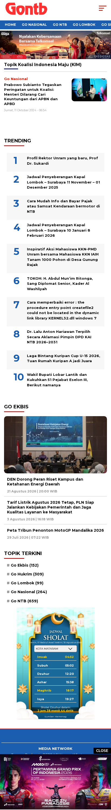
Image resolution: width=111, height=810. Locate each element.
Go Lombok (84, 25)
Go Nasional (34, 25)
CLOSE (102, 751)
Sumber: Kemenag (55, 716)
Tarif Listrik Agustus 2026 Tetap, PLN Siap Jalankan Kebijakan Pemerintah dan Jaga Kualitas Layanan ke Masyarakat (50, 507)
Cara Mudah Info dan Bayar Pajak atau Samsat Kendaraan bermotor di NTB (63, 206)
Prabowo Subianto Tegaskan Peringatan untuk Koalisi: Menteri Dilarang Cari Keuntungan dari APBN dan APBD (32, 94)
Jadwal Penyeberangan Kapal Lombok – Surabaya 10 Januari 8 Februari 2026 (58, 230)
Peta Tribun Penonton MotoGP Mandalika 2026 (55, 530)
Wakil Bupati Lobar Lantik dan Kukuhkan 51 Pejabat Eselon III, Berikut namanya (57, 379)
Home (10, 25)
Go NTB (60, 25)
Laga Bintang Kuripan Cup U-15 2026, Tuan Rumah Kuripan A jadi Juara (63, 358)
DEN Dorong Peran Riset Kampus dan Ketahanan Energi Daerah (45, 482)
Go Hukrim (27, 574)
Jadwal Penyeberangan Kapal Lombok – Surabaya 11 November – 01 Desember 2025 (63, 182)
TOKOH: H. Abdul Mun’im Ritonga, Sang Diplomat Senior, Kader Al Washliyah (60, 283)
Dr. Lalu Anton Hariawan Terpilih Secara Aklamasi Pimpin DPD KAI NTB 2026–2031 (59, 336)
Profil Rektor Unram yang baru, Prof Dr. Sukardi (62, 160)
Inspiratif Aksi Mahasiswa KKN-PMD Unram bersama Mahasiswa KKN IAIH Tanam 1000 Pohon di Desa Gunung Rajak (63, 257)
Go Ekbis (25, 565)
